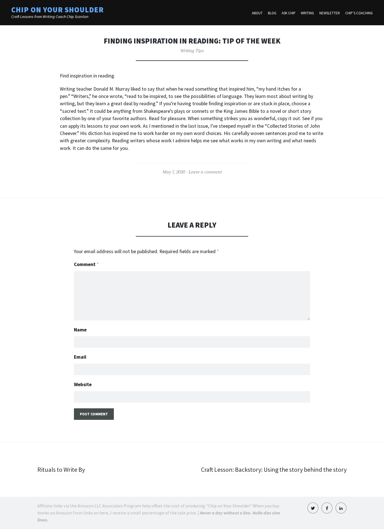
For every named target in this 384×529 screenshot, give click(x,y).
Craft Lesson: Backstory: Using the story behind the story (274, 469)
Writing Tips (192, 50)
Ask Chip (288, 13)
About (257, 13)
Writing (307, 13)
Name (80, 330)
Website (83, 384)
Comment (86, 264)
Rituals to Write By (61, 469)
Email (80, 357)
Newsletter (329, 13)
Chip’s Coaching (359, 13)
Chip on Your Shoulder (57, 10)
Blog (272, 13)
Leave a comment (205, 172)
